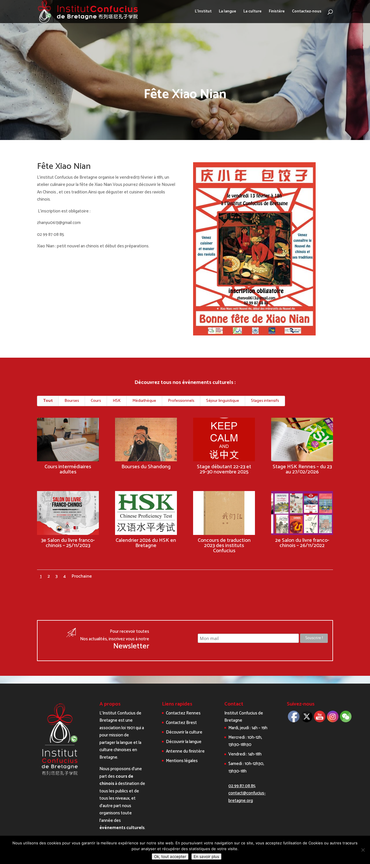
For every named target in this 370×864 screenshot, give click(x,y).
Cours (96, 401)
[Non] (363, 850)
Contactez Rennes (183, 713)
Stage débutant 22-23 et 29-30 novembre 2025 (224, 469)
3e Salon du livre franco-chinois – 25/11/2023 (68, 543)
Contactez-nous (306, 12)
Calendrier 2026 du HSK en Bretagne (146, 543)
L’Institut (203, 12)
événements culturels (122, 827)
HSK (117, 401)
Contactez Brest (181, 722)
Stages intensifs (265, 401)
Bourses (71, 401)
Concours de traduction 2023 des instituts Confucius (224, 545)
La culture (252, 12)
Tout (48, 401)
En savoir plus (206, 856)
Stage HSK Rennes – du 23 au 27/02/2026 (302, 469)
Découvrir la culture (184, 732)
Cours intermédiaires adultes (68, 469)
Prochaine (82, 576)
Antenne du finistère (185, 751)
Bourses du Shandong (146, 466)
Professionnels (181, 401)
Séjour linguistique (222, 401)
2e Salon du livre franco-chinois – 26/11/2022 (302, 543)
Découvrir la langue (183, 741)
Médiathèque (144, 401)
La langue (227, 12)
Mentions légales (182, 760)
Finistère (277, 12)
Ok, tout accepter (170, 856)
